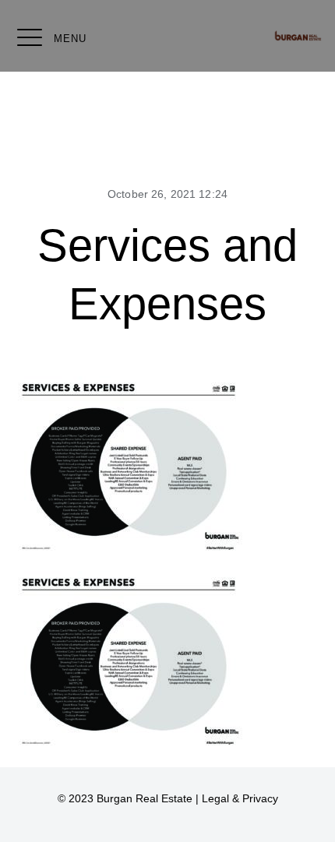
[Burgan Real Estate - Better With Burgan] (298, 35)
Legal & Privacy (240, 798)
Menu (70, 38)
